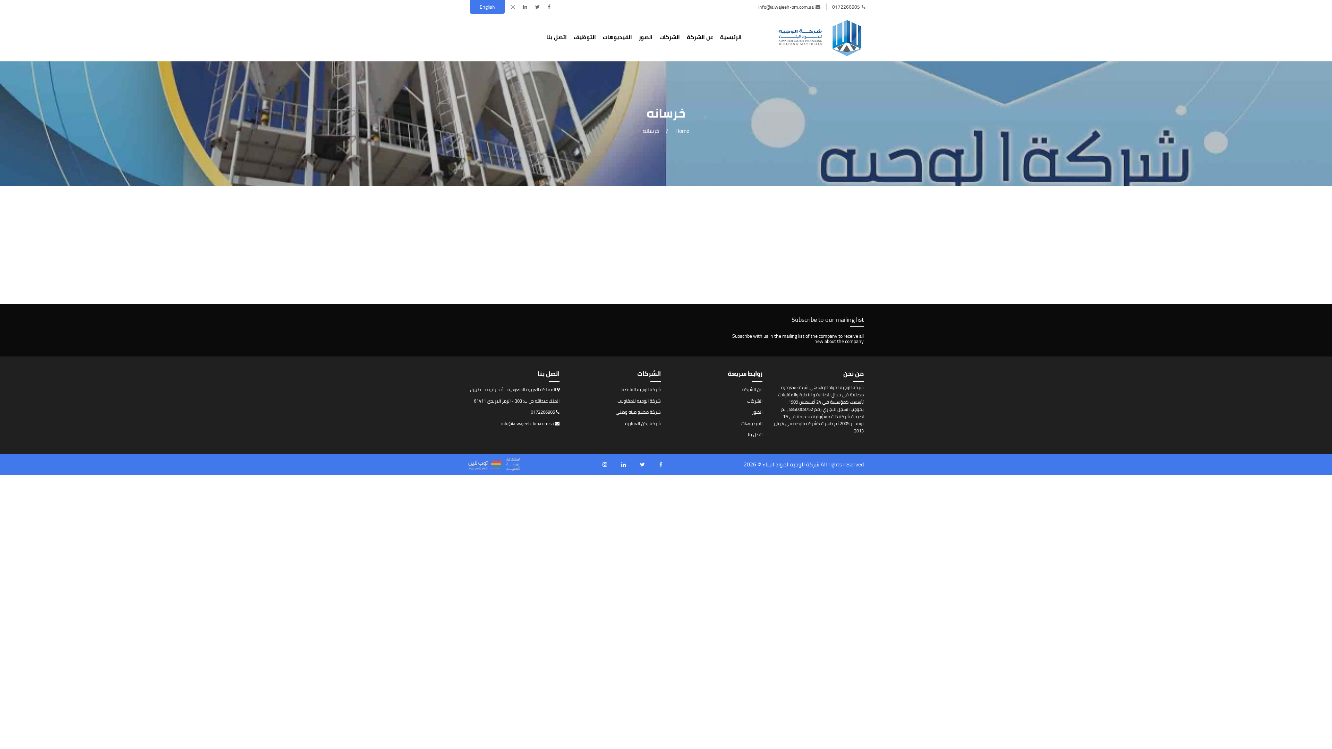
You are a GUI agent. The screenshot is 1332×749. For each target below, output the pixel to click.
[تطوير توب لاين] (494, 464)
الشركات (669, 37)
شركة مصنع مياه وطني (638, 412)
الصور (645, 37)
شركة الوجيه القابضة (641, 389)
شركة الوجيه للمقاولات (639, 401)
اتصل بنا (556, 37)
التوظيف (585, 37)
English (487, 6)
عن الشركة (700, 37)
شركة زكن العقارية (643, 423)
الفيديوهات (617, 37)
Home (682, 131)
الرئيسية (731, 37)
